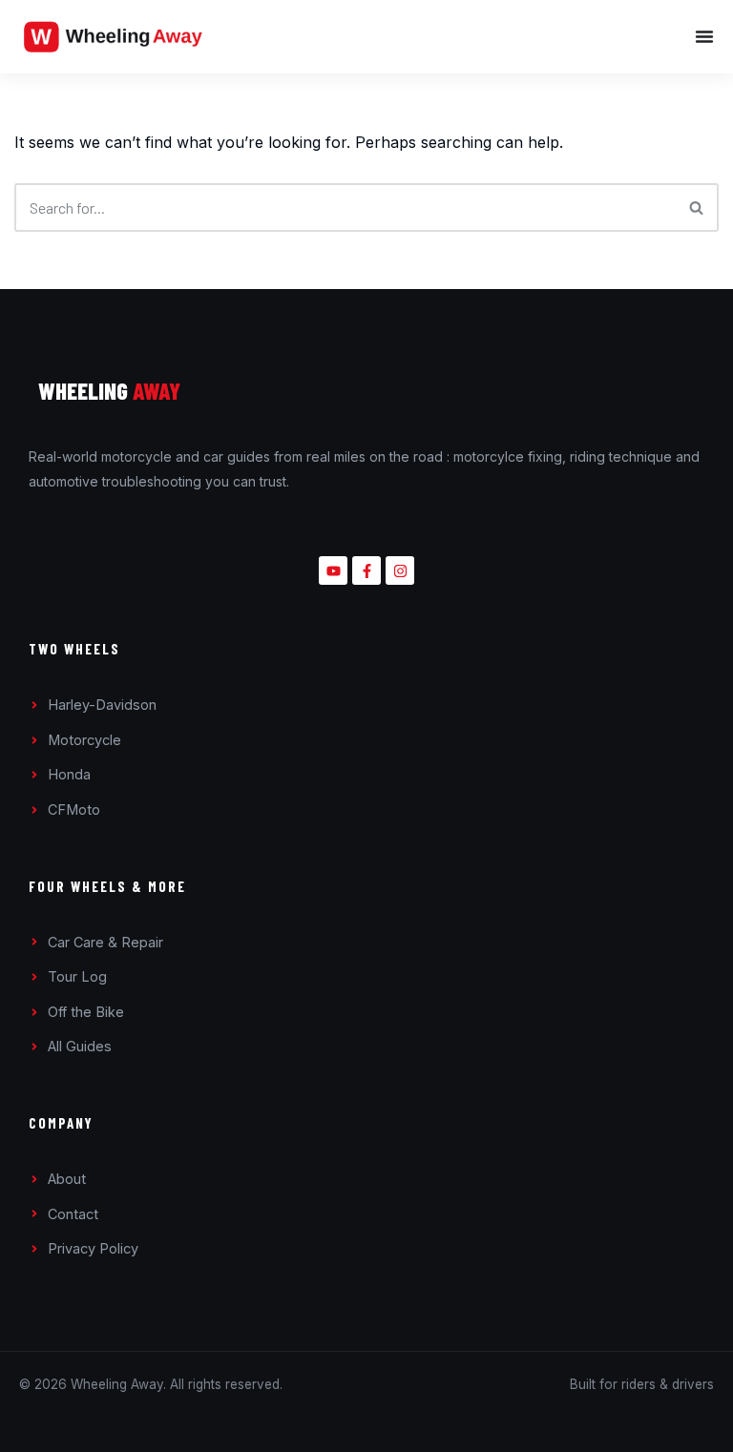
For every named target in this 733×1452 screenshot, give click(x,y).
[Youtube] (333, 570)
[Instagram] (400, 570)
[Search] (697, 207)
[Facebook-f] (366, 570)
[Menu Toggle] (476, 36)
